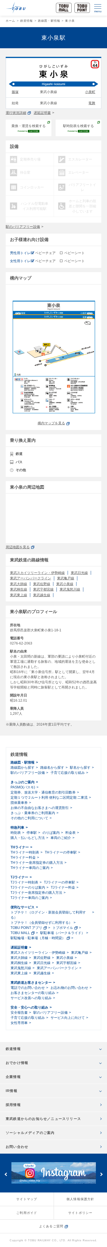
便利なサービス (23, 907)
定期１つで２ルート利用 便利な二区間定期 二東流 (49, 798)
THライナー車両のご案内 (30, 868)
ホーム (10, 20)
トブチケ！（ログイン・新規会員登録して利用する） (48, 914)
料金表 (70, 833)
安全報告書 (19, 1013)
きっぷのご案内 (23, 782)
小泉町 (90, 92)
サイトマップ (26, 1199)
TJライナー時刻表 (24, 882)
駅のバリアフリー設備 (23, 227)
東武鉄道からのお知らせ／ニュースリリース (43, 1119)
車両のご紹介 (61, 838)
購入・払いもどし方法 (28, 838)
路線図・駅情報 (49, 20)
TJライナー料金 (63, 887)
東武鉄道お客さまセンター (31, 983)
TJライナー (19, 877)
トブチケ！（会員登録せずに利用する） (41, 923)
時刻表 (16, 833)
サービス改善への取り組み (31, 998)
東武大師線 (18, 584)
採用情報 (13, 1105)
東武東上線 (18, 595)
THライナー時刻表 (25, 852)
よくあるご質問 (51, 1226)
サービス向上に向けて (68, 1018)
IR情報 (11, 1091)
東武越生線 (41, 595)
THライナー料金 (23, 858)
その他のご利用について (29, 818)
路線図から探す (23, 768)
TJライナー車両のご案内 (30, 898)
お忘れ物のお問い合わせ (69, 988)
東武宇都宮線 (43, 589)
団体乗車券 (19, 803)
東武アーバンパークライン (30, 578)
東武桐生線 (18, 589)
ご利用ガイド (26, 1212)
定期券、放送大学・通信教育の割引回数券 (43, 792)
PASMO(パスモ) (23, 787)
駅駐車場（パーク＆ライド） (62, 933)
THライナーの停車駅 (61, 852)
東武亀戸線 (65, 578)
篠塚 (15, 92)
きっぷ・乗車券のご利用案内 (33, 813)
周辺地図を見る (18, 547)
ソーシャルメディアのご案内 (30, 1133)
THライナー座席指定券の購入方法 (37, 863)
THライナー (20, 847)
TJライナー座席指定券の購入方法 (36, 893)
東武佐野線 (41, 584)
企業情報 (13, 1077)
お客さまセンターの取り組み (33, 993)
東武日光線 (79, 573)
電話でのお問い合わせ (28, 988)
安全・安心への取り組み (29, 1007)
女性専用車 (19, 1023)
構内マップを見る (51, 423)
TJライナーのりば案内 (28, 887)
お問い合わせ (17, 1147)
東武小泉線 (64, 584)
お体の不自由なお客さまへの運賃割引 (40, 808)
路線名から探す (52, 768)
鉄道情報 (26, 20)
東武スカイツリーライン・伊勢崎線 (37, 573)
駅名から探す (80, 768)
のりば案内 (51, 833)
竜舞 (91, 103)
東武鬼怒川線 (70, 589)
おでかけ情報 (17, 1063)
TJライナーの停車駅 (59, 882)
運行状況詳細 (16, 113)
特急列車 (17, 828)
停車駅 (32, 833)
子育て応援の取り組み (68, 773)
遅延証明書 (42, 113)
